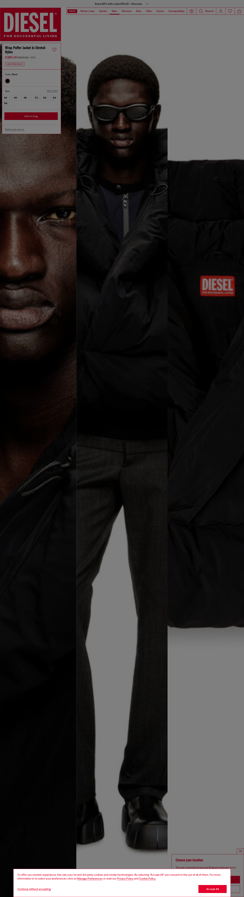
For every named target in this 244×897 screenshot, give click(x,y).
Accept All (212, 889)
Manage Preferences (90, 878)
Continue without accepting (34, 889)
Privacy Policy (125, 878)
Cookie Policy (147, 878)
